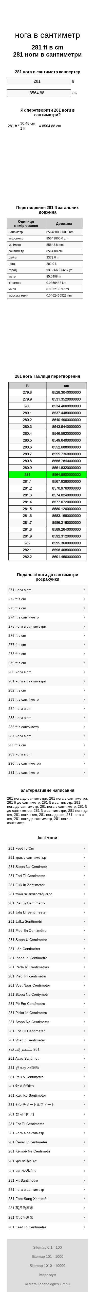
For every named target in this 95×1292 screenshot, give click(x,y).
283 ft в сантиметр (23, 699)
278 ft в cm (17, 654)
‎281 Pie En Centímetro (26, 903)
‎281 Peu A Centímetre (26, 1077)
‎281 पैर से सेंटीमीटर (21, 1086)
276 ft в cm (17, 635)
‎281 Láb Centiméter (24, 949)
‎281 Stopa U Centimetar (27, 940)
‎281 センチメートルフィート (31, 1104)
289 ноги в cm (19, 754)
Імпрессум (47, 1275)
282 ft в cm (17, 690)
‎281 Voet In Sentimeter (26, 1040)
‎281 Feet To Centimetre (27, 1227)
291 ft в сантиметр (23, 772)
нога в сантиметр (47, 35)
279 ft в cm (17, 663)
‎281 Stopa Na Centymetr (28, 994)
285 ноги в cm (19, 718)
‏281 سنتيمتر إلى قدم (24, 1049)
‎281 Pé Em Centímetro (26, 1004)
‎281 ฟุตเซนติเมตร (22, 1161)
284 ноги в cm (19, 709)
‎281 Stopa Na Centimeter (28, 1022)
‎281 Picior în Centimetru (27, 1013)
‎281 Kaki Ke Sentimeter (27, 1095)
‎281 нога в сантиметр (26, 1133)
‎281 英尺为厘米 (20, 1208)
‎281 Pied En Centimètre (27, 930)
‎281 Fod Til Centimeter (26, 876)
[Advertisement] (47, 12)
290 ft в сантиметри (24, 763)
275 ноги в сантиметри (27, 626)
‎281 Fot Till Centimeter (26, 1031)
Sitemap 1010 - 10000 (47, 1266)
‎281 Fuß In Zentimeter (26, 885)
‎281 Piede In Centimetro (27, 958)
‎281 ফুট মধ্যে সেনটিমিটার (23, 1067)
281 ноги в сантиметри (27, 681)
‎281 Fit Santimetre (23, 1180)
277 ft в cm (17, 645)
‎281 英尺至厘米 (20, 1217)
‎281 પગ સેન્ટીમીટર (22, 1171)
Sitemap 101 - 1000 (47, 1256)
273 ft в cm (17, 608)
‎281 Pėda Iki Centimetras (28, 967)
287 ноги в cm (19, 736)
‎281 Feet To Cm (21, 848)
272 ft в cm (17, 599)
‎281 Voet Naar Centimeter (29, 985)
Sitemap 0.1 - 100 (47, 1247)
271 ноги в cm (19, 590)
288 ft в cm (17, 745)
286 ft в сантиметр (23, 727)
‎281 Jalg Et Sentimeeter (27, 912)
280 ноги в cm (19, 672)
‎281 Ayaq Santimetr (24, 1058)
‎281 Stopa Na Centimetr (27, 867)
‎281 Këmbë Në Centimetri (29, 1151)
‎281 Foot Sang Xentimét (27, 1199)
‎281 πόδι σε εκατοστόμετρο (30, 894)
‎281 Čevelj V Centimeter (27, 1142)
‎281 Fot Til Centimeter (26, 1124)
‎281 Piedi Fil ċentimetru (27, 976)
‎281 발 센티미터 (21, 1114)
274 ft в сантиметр (23, 617)
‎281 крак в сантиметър (27, 857)
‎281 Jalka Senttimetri (25, 921)
